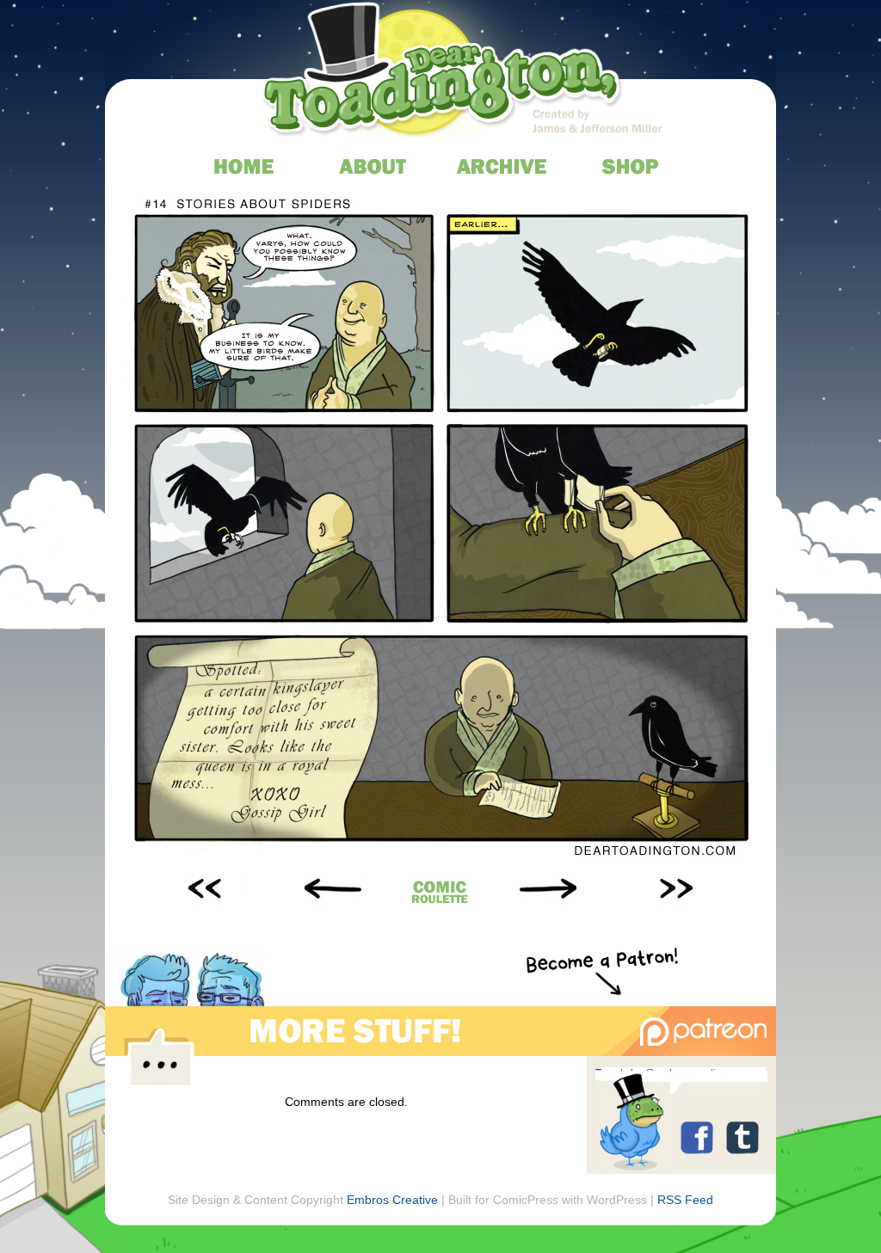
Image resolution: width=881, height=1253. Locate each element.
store (632, 166)
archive (503, 166)
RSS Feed (685, 1200)
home (245, 166)
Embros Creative (392, 1200)
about (374, 166)
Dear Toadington (443, 73)
